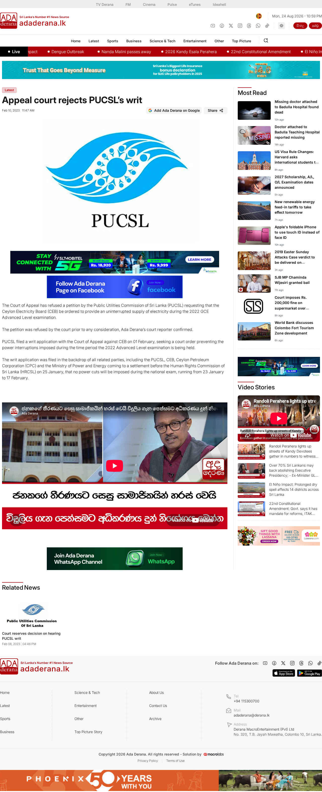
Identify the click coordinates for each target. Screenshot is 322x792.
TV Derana (104, 4)
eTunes (195, 4)
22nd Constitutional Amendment (237, 51)
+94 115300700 (246, 701)
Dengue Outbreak (44, 51)
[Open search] (266, 39)
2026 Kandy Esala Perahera (167, 51)
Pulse (172, 4)
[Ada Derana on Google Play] (309, 673)
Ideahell (219, 4)
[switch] (281, 25)
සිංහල (300, 25)
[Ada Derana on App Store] (283, 673)
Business (7, 732)
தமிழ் (315, 25)
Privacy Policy (148, 761)
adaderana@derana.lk (251, 715)
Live (16, 51)
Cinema (149, 4)
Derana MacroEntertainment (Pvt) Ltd (278, 731)
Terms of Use (175, 761)
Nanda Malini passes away (103, 51)
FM (128, 4)
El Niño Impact (294, 51)
